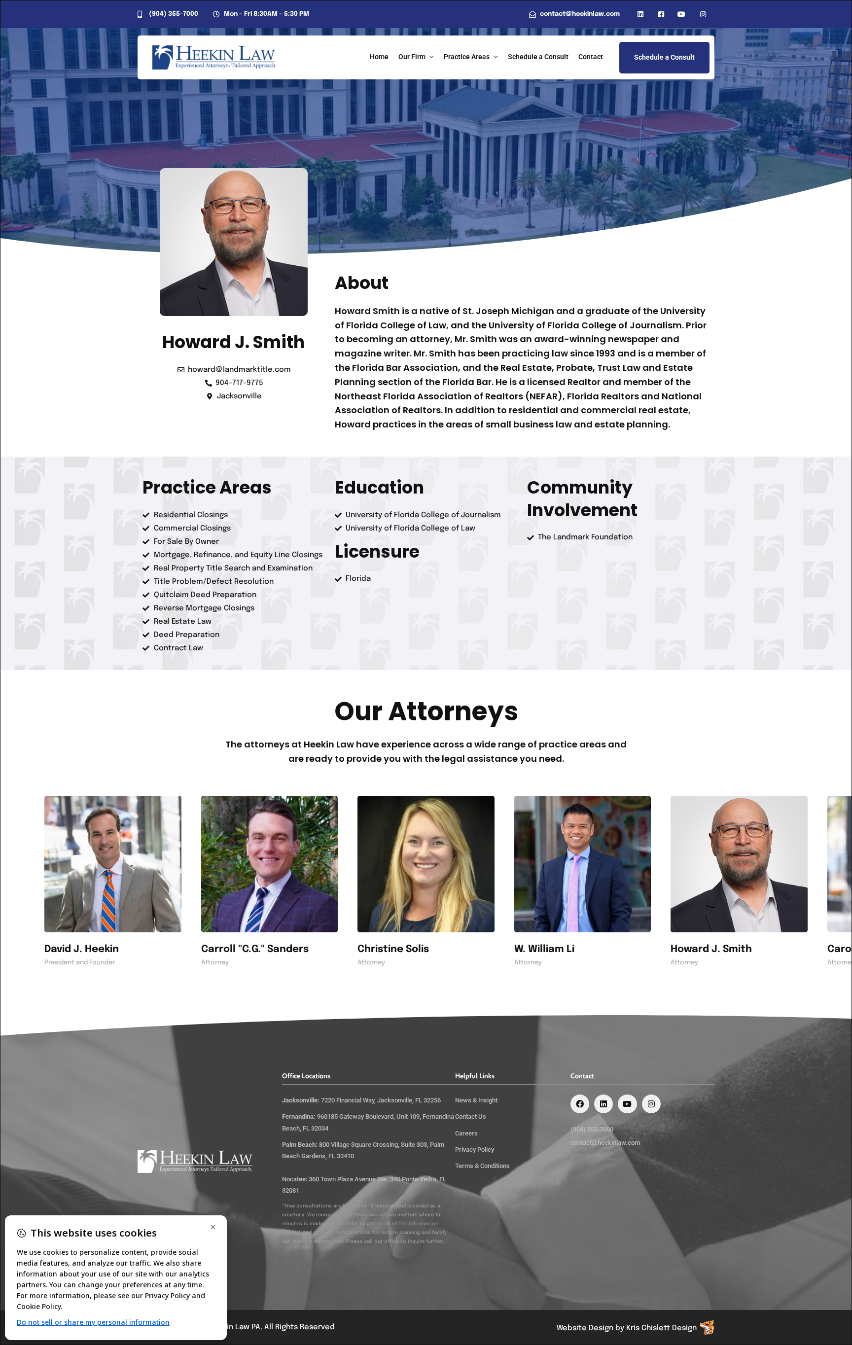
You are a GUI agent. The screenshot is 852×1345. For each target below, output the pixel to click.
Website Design (585, 1328)
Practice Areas (467, 57)
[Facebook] (579, 1104)
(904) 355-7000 (591, 1129)
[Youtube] (627, 1104)
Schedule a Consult (538, 57)
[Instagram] (651, 1104)
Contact (590, 57)
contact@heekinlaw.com (605, 1142)
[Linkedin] (603, 1104)
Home (379, 57)
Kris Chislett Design (661, 1328)
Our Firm (412, 57)
